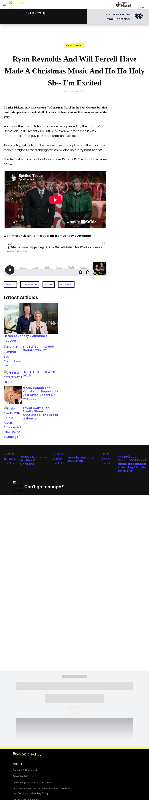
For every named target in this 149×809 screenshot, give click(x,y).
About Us (17, 764)
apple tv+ (10, 284)
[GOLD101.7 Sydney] (20, 4)
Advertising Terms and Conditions (32, 782)
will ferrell (66, 284)
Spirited (49, 284)
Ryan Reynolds (30, 284)
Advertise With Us (23, 776)
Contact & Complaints (25, 770)
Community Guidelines (26, 799)
